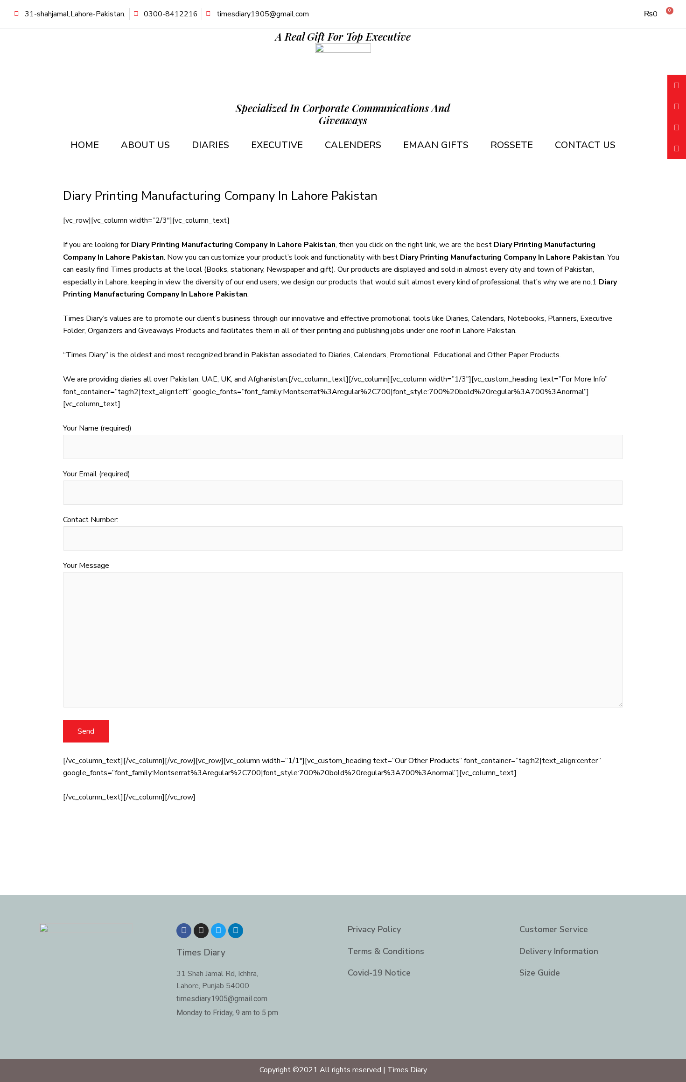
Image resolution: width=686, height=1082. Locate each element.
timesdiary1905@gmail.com (221, 998)
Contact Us (585, 145)
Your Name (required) (97, 428)
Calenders (353, 145)
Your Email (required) (96, 474)
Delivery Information (558, 951)
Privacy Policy (374, 929)
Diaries (210, 145)
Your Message (86, 565)
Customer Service (553, 929)
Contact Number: (90, 520)
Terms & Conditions (386, 951)
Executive (277, 145)
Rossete (511, 145)
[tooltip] (676, 85)
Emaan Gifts (436, 145)
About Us (145, 145)
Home (84, 145)
